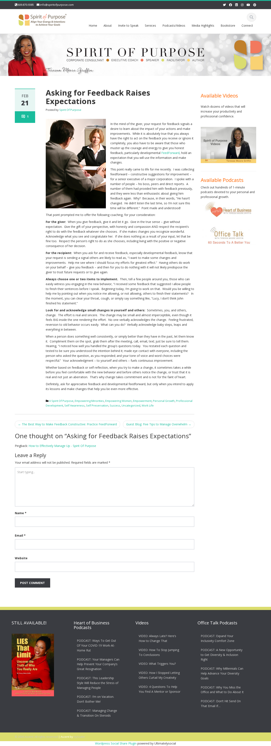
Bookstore (228, 25)
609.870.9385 (26, 5)
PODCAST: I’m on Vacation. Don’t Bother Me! (95, 699)
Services (150, 25)
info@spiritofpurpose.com (57, 5)
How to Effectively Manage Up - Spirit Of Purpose (62, 446)
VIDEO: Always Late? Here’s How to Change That (157, 638)
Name (20, 513)
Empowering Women (118, 401)
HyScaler (79, 737)
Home (93, 25)
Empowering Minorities (89, 401)
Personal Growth (164, 401)
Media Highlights (203, 25)
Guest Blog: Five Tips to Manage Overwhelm (158, 424)
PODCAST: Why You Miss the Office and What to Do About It (222, 689)
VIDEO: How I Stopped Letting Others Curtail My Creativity (159, 675)
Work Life (148, 405)
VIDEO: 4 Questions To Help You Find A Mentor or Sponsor (159, 689)
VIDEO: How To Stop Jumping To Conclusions (159, 652)
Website (21, 558)
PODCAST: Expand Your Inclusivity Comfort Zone (217, 638)
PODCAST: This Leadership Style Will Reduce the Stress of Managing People (97, 683)
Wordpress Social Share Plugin (116, 743)
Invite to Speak (128, 25)
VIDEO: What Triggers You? (157, 664)
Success (115, 405)
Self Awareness (74, 405)
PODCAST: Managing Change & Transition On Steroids (97, 713)
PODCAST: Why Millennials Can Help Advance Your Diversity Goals (222, 673)
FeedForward (170, 153)
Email (20, 535)
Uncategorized (131, 405)
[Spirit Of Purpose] (42, 19)
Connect (247, 25)
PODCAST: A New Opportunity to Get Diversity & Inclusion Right (221, 655)
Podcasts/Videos (173, 25)
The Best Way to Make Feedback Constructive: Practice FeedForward (67, 424)
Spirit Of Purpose (70, 110)
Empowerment (142, 401)
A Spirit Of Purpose (61, 401)
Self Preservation (97, 405)
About (108, 25)
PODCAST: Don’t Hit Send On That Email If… (221, 703)
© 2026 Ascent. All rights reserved (36, 737)
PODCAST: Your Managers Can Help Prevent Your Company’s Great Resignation (98, 664)
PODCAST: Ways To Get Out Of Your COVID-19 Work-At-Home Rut (96, 645)
